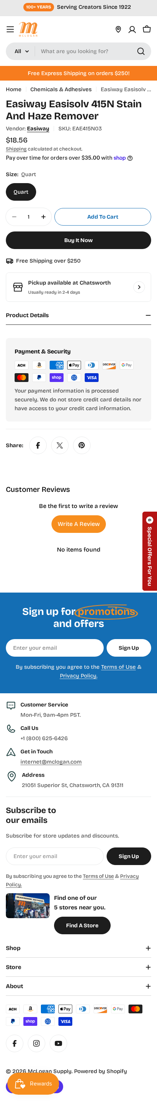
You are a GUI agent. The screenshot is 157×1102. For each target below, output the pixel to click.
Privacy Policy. (78, 675)
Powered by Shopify (100, 1071)
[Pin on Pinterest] (82, 445)
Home (14, 89)
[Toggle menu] (10, 29)
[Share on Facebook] (38, 445)
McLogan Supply (50, 1071)
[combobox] (78, 51)
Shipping (16, 149)
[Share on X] (60, 445)
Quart (21, 192)
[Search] (141, 51)
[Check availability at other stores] (139, 287)
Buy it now (78, 240)
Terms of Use (118, 667)
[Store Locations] (118, 29)
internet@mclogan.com (51, 761)
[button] (149, 551)
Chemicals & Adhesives (61, 89)
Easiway (38, 128)
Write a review (79, 523)
